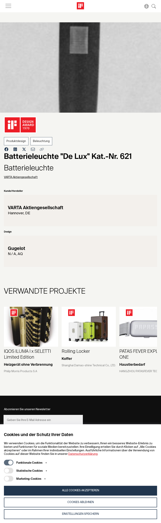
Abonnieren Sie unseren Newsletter (27, 409)
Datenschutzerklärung (83, 454)
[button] (144, 6)
